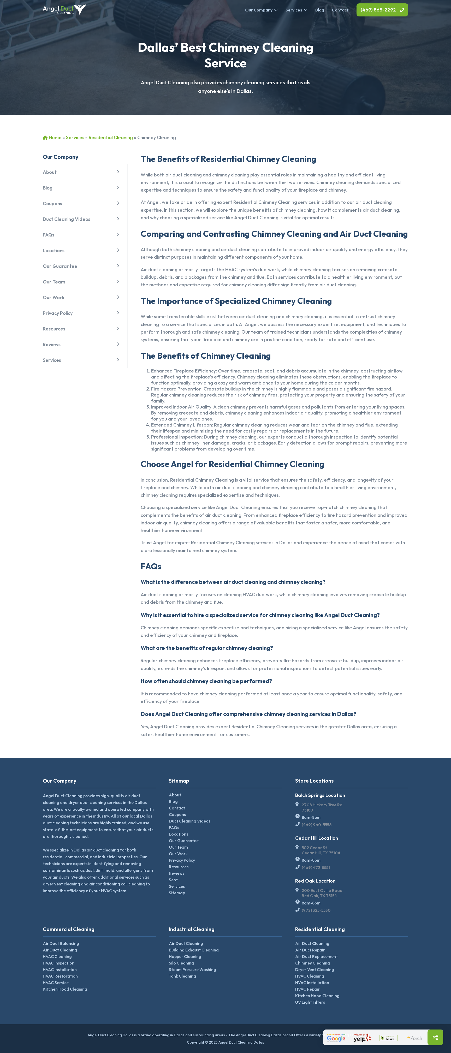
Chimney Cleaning (312, 963)
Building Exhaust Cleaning (194, 950)
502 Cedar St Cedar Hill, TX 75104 (321, 850)
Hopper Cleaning (185, 956)
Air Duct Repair (310, 950)
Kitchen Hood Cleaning (65, 989)
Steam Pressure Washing (192, 969)
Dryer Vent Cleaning (314, 969)
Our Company (258, 10)
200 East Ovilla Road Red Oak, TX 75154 (322, 893)
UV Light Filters (310, 1002)
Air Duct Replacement (316, 956)
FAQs (48, 235)
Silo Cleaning (181, 963)
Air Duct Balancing (61, 943)
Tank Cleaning (182, 976)
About (50, 172)
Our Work (53, 297)
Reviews (52, 344)
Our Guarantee (60, 266)
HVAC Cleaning (57, 956)
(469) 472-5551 (316, 867)
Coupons (52, 203)
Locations (53, 250)
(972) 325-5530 (316, 910)
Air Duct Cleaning (60, 950)
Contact (340, 10)
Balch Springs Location (320, 795)
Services (294, 10)
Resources (54, 329)
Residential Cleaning (111, 137)
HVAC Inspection (58, 963)
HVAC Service (56, 982)
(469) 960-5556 (317, 824)
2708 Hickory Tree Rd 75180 (322, 807)
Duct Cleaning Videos (66, 219)
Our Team (54, 282)
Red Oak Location (315, 881)
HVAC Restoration (60, 976)
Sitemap (177, 892)
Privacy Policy (58, 313)
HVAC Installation (60, 969)
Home (55, 137)
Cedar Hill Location (316, 838)
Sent (173, 879)
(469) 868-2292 (378, 10)
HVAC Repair (307, 989)
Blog (319, 10)
